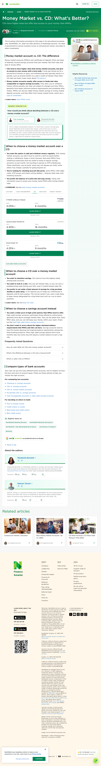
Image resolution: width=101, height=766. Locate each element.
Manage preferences (22, 759)
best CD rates (28, 303)
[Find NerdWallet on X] (70, 614)
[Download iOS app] (20, 618)
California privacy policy (80, 577)
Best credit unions (14, 413)
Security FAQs (63, 568)
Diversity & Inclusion (45, 578)
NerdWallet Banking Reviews (16, 422)
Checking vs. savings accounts (19, 383)
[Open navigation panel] (3, 4)
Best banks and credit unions (18, 410)
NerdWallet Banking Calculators (41, 422)
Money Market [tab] (56, 191)
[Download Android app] (20, 629)
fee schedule (52, 702)
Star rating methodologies (47, 588)
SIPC (54, 693)
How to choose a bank (15, 404)
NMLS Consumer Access (49, 636)
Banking (10, 11)
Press (43, 595)
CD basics (41, 78)
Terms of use (78, 566)
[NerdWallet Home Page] (13, 4)
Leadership (45, 568)
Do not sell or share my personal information (80, 588)
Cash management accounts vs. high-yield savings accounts (30, 396)
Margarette (25, 458)
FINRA (50, 693)
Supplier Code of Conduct (80, 570)
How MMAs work (23, 99)
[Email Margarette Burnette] (22, 460)
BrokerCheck (45, 704)
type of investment (14, 95)
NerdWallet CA (66, 756)
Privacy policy (79, 573)
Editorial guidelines (45, 583)
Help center (62, 566)
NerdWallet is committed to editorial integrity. (84, 64)
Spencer (24, 483)
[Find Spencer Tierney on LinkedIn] (22, 486)
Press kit (45, 597)
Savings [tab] (9, 191)
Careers (44, 571)
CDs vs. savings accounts (17, 386)
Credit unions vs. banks (16, 407)
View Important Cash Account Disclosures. (53, 712)
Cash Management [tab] (23, 191)
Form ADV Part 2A (53, 698)
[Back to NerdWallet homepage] (3, 12)
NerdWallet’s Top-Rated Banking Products (21, 427)
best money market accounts (33, 187)
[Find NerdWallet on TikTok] (85, 614)
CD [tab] (35, 191)
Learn (19, 11)
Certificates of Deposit (47, 427)
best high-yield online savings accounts (28, 322)
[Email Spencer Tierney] (18, 486)
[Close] (98, 749)
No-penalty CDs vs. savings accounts (21, 393)
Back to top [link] (11, 445)
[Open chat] (96, 761)
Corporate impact (48, 574)
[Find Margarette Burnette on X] (18, 460)
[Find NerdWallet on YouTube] (74, 614)
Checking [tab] (43, 191)
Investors (45, 600)
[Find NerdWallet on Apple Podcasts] (81, 614)
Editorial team (47, 592)
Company (45, 566)
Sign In (86, 4)
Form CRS (45, 698)
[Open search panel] (77, 4)
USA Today (22, 471)
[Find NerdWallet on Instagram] (78, 614)
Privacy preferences (78, 582)
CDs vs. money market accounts (19, 390)
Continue (39, 759)
